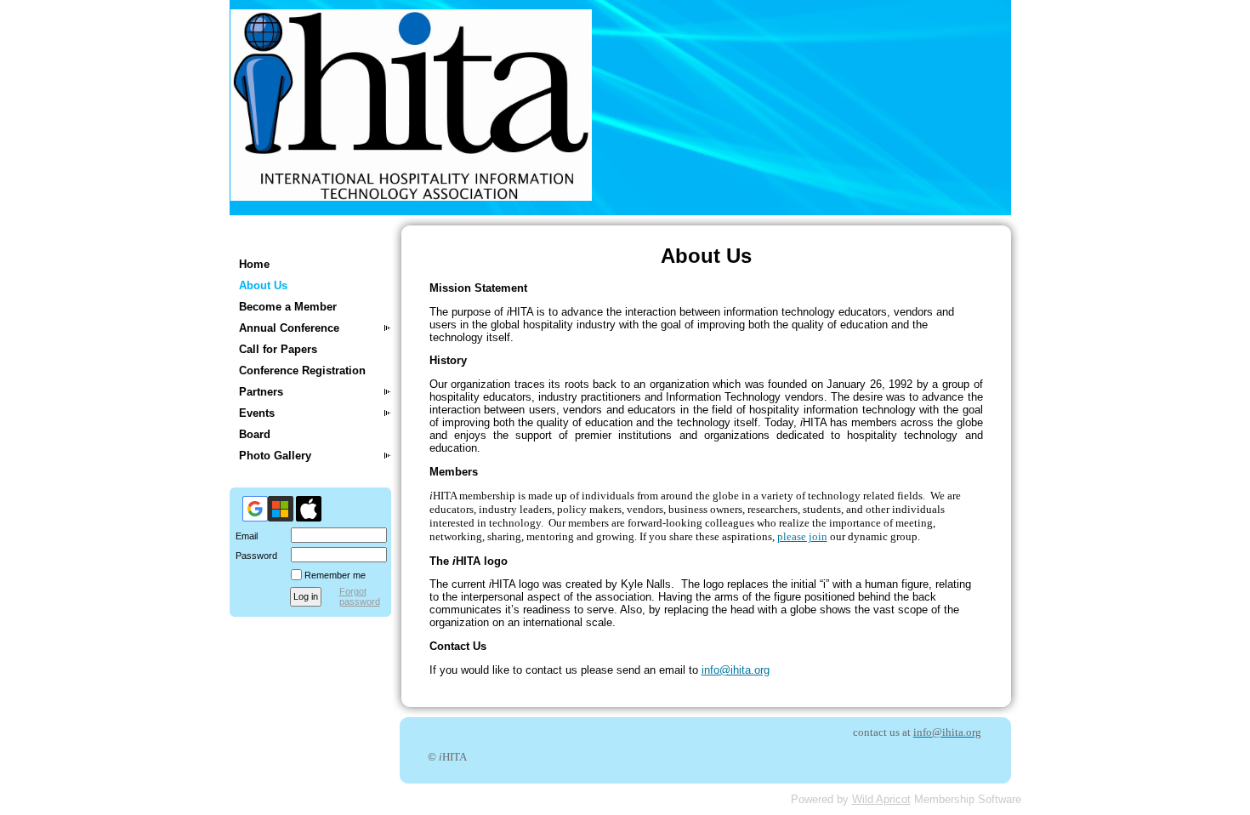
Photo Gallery (275, 455)
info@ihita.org (736, 670)
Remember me (335, 575)
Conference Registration (302, 370)
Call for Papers (278, 349)
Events (257, 413)
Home (254, 264)
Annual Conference (289, 328)
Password (253, 555)
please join (802, 537)
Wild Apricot (881, 799)
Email (244, 536)
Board (254, 434)
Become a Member (288, 306)
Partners (261, 391)
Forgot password (359, 596)
